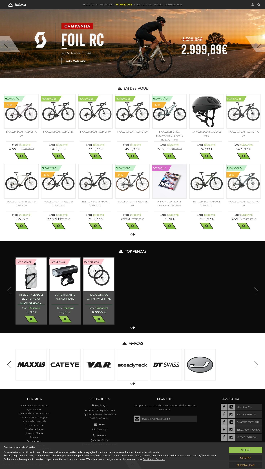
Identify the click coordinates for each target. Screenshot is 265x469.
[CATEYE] (65, 365)
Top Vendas (135, 251)
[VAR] (98, 365)
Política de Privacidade (34, 421)
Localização (101, 405)
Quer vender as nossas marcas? (34, 413)
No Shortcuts (124, 4)
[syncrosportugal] (224, 422)
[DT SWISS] (166, 365)
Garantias (34, 437)
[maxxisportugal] (224, 437)
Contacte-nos (173, 4)
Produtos (89, 4)
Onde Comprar (143, 4)
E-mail (102, 424)
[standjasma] (224, 407)
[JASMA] (200, 365)
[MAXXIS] (31, 365)
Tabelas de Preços (34, 429)
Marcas (158, 4)
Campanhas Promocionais (34, 405)
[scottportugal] (224, 414)
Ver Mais (21, 156)
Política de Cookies (35, 425)
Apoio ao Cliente (34, 433)
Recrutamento (34, 441)
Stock (15, 144)
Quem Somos (34, 409)
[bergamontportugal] (224, 429)
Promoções (107, 4)
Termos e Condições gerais (34, 417)
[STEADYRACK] (132, 365)
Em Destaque (136, 88)
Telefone (101, 435)
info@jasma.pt (99, 429)
